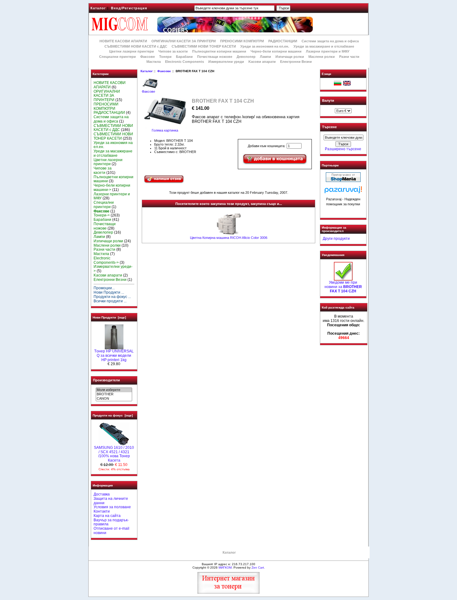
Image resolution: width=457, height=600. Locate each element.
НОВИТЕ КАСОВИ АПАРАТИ (123, 41)
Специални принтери (117, 56)
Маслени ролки (321, 56)
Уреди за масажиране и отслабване (323, 46)
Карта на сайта (107, 516)
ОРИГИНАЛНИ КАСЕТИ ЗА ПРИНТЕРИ (183, 41)
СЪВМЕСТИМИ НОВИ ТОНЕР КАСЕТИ (204, 46)
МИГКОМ (225, 567)
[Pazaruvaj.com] (343, 191)
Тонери (165, 56)
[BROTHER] (114, 394)
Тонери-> (102, 215)
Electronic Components (184, 61)
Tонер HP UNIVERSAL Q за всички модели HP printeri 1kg (114, 355)
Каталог (98, 8)
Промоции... (104, 288)
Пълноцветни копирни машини (219, 51)
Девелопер (246, 56)
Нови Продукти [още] (109, 317)
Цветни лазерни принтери (131, 51)
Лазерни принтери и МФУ (327, 51)
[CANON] (114, 399)
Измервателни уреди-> (113, 268)
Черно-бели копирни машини (276, 51)
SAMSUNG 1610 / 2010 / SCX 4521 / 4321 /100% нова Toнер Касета (114, 454)
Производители (106, 380)
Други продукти (336, 238)
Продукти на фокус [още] (113, 415)
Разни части (349, 56)
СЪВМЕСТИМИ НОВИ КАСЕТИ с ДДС (135, 46)
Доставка (102, 494)
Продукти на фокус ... (112, 297)
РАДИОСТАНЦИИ (282, 41)
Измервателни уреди (226, 61)
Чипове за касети (173, 51)
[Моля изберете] (114, 390)
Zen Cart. (258, 567)
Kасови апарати (262, 61)
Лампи (265, 56)
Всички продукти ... (110, 301)
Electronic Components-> (106, 260)
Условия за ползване (112, 507)
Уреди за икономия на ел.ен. (264, 46)
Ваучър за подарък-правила (111, 522)
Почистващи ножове (214, 56)
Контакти (102, 511)
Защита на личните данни (111, 500)
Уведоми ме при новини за (343, 286)
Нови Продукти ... (109, 292)
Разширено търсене (343, 149)
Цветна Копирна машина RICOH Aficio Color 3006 (228, 238)
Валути (328, 100)
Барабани (184, 56)
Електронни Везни (296, 61)
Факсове (164, 71)
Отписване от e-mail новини (111, 530)
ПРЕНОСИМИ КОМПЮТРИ (242, 41)
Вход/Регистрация (129, 8)
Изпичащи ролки (289, 56)
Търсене (329, 127)
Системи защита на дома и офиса (330, 41)
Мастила (153, 61)
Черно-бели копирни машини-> (112, 187)
